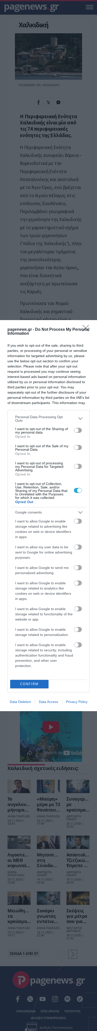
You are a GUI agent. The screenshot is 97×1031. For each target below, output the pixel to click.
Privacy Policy (77, 702)
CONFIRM (29, 684)
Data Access (48, 702)
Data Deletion (20, 702)
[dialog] (48, 515)
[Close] (87, 329)
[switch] (78, 430)
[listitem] (48, 418)
